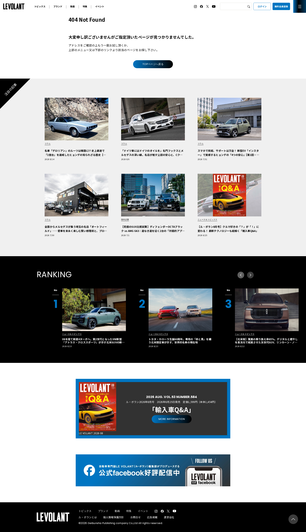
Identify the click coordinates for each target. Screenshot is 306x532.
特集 (85, 6)
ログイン (262, 6)
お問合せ (135, 517)
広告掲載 (152, 517)
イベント (99, 6)
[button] (250, 275)
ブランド (57, 6)
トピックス (39, 6)
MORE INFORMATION (171, 419)
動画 (72, 6)
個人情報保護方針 (113, 517)
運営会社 (169, 517)
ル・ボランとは (88, 517)
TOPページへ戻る (153, 64)
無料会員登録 (281, 6)
